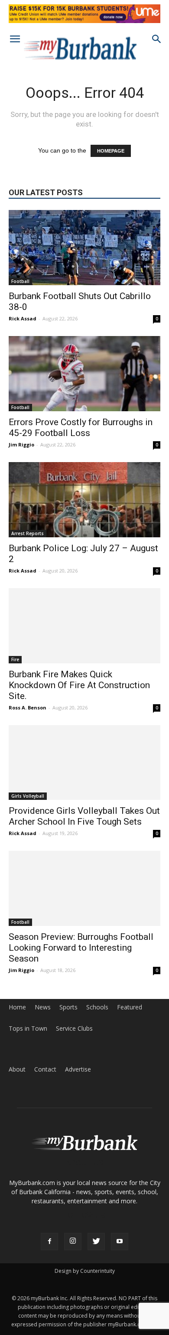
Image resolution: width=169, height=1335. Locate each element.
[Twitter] (96, 1241)
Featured (129, 1007)
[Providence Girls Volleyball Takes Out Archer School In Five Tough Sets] (84, 762)
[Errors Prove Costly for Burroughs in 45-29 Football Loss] (84, 373)
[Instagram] (72, 1241)
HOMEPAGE (110, 150)
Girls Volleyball (27, 796)
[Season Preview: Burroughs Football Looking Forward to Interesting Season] (84, 888)
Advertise (78, 1069)
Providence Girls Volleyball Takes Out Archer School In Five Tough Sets (84, 816)
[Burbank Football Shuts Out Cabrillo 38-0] (84, 247)
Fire (15, 659)
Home (17, 1007)
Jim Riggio (21, 444)
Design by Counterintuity (85, 1271)
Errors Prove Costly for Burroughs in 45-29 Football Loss (81, 427)
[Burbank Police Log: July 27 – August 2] (84, 499)
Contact (45, 1069)
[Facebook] (49, 1241)
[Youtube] (119, 1241)
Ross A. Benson (27, 707)
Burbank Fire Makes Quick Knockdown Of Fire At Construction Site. (79, 685)
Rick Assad (22, 318)
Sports (68, 1007)
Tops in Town (28, 1028)
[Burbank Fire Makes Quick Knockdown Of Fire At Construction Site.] (84, 625)
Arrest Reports (27, 533)
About (17, 1069)
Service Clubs (74, 1028)
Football (20, 281)
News (43, 1007)
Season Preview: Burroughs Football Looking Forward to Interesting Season (81, 948)
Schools (97, 1007)
